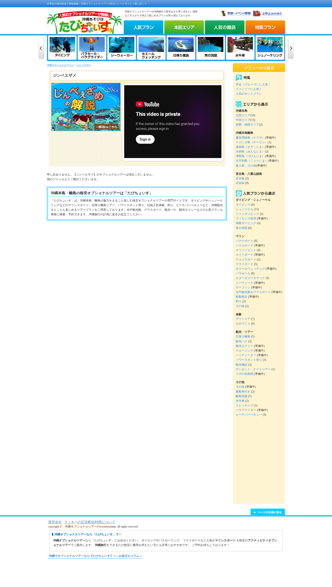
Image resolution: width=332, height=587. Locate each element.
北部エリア (243, 115)
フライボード (244, 264)
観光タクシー (244, 346)
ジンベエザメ (84, 65)
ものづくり (243, 323)
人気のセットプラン (249, 93)
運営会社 (55, 522)
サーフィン (243, 287)
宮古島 (240, 178)
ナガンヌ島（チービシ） (252, 142)
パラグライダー (246, 410)
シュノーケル (244, 209)
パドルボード (244, 245)
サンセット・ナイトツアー (253, 369)
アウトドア (243, 319)
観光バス (241, 341)
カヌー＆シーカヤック (250, 278)
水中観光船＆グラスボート (253, 292)
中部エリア (243, 120)
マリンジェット (246, 250)
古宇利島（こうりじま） (252, 160)
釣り (239, 301)
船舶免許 (241, 296)
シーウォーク (244, 283)
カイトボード (244, 254)
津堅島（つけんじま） (250, 156)
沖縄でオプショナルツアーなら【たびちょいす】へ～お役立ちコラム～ (95, 556)
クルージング (244, 350)
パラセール (243, 273)
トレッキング (244, 405)
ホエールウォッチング (250, 268)
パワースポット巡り (249, 359)
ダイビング (243, 204)
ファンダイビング (247, 214)
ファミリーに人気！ (249, 89)
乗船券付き (243, 391)
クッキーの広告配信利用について (89, 522)
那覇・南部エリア (247, 124)
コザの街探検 (244, 374)
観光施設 (241, 364)
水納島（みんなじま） (250, 151)
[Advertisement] (166, 575)
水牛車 (240, 401)
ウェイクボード (246, 259)
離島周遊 (241, 396)
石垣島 (240, 183)
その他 (240, 306)
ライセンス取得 (246, 218)
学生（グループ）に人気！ (253, 84)
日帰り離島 (243, 336)
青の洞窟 (241, 228)
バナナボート (244, 241)
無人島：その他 (246, 165)
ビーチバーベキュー (249, 414)
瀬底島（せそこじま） (250, 147)
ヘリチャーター (246, 355)
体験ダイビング (246, 223)
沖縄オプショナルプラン (60, 65)
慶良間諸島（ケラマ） (250, 137)
